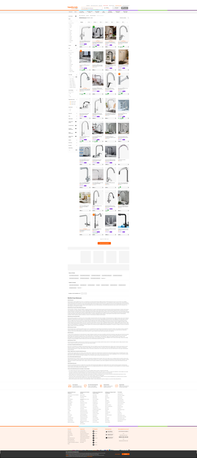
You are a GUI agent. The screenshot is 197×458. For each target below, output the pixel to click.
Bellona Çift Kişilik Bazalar (83, 415)
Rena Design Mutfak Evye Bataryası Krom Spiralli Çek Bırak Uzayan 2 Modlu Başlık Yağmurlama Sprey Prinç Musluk (85, 160)
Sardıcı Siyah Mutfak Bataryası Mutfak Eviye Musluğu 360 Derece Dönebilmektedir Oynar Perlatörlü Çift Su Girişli (110, 65)
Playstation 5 (119, 408)
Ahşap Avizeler (95, 416)
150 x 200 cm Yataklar (96, 422)
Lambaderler (69, 416)
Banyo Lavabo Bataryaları (108, 406)
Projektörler (106, 413)
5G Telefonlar (119, 412)
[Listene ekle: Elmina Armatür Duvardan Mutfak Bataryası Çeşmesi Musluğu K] (89, 98)
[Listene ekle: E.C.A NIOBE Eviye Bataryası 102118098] (115, 168)
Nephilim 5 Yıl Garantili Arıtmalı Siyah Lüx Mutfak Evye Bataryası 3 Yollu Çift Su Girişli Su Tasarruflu (123, 229)
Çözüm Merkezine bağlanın (123, 431)
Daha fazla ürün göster (104, 243)
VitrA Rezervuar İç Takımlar (84, 417)
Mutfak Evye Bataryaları (71, 422)
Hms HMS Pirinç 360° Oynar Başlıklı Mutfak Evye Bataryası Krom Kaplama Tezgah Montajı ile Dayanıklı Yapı (97, 65)
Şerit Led (69, 413)
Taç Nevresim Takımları (83, 407)
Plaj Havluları (107, 419)
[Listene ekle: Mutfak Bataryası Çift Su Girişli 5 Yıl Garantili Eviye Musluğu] (102, 168)
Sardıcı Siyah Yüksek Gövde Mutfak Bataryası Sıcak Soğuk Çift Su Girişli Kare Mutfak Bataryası (110, 160)
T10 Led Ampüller (95, 406)
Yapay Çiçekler (107, 417)
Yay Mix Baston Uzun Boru (121, 159)
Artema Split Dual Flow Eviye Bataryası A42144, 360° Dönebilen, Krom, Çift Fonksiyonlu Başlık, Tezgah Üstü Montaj (85, 41)
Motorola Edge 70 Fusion (121, 409)
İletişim (69, 443)
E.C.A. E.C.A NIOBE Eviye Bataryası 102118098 (110, 183)
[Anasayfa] (79, 15)
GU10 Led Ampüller (95, 417)
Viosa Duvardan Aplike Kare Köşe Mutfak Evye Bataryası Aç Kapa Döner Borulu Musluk (123, 137)
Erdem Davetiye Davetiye (83, 411)
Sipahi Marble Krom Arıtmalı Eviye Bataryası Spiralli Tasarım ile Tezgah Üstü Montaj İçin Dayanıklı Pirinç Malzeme (110, 206)
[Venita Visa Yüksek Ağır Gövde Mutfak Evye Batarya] (110, 220)
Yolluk (106, 416)
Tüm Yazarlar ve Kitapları (121, 395)
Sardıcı (71, 37)
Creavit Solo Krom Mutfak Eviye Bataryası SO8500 (122, 114)
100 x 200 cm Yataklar (96, 413)
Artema (71, 25)
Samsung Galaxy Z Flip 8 (121, 418)
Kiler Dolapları (107, 409)
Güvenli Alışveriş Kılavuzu (71, 440)
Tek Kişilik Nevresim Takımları (97, 409)
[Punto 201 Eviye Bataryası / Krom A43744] (97, 197)
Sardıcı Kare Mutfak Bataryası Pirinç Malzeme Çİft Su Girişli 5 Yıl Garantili (123, 65)
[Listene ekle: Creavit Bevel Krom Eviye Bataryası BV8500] (89, 50)
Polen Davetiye (82, 405)
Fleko (70, 39)
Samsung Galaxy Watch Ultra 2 (122, 419)
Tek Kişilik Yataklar (95, 403)
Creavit (71, 30)
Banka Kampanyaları (83, 440)
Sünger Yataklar (95, 396)
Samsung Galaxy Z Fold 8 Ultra (122, 416)
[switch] (76, 16)
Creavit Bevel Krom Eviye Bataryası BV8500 (84, 65)
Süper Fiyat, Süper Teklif (94, 5)
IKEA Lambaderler (82, 423)
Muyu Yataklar (82, 401)
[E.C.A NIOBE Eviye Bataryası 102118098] (110, 174)
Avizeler (69, 397)
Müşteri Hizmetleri (111, 5)
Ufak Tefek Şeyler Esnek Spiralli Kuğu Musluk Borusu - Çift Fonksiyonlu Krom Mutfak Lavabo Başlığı (85, 90)
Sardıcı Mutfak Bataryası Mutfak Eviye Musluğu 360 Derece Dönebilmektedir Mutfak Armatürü (110, 114)
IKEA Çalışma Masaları (83, 396)
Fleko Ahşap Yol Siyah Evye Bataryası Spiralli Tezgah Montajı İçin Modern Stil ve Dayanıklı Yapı (97, 42)
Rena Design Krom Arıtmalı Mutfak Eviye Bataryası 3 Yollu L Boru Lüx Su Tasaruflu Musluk (97, 89)
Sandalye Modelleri (70, 420)
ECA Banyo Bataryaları (83, 414)
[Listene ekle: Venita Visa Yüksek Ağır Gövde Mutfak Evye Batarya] (115, 214)
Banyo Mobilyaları (70, 399)
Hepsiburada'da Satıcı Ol (126, 5)
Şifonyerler (106, 396)
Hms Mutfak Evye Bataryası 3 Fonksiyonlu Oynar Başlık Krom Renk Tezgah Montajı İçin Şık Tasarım (110, 137)
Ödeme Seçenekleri (83, 439)
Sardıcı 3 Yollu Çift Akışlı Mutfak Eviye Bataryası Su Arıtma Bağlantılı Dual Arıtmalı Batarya (85, 183)
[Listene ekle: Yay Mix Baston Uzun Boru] (128, 144)
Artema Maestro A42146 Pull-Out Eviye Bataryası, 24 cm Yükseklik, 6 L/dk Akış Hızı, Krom (97, 114)
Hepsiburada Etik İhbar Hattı (123, 440)
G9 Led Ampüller (95, 420)
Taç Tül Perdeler (82, 404)
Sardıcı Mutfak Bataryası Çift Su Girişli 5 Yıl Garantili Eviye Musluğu (97, 183)
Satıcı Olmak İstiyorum (83, 432)
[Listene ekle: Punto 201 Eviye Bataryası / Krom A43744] (102, 191)
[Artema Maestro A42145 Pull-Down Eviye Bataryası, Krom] (85, 128)
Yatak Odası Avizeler (95, 407)
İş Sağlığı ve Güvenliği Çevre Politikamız (73, 442)
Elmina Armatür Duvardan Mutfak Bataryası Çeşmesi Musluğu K (84, 114)
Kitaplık (69, 409)
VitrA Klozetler (82, 397)
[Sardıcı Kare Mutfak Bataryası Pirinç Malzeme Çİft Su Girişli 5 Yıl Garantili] (123, 57)
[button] (76, 77)
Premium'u (73, 8)
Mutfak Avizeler (95, 397)
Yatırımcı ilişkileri (70, 433)
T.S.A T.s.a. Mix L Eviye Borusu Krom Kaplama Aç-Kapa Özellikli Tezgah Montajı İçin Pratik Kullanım (123, 183)
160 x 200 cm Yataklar (96, 419)
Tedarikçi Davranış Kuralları (84, 435)
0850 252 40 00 (123, 437)
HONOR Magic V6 (120, 421)
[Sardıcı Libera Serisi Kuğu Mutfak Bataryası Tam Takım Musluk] (85, 197)
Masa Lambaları (107, 420)
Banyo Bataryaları (70, 419)
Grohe (71, 33)
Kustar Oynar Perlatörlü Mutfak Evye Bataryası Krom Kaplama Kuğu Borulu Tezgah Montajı (123, 206)
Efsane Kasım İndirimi (120, 399)
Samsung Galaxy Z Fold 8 (121, 415)
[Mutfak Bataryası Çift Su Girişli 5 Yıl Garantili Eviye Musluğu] (97, 174)
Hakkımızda (69, 430)
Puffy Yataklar (82, 408)
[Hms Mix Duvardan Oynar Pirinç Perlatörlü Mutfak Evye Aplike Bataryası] (97, 151)
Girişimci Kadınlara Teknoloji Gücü (84, 436)
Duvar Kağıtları (70, 396)
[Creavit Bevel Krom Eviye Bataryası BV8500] (85, 57)
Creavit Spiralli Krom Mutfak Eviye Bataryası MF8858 (97, 137)
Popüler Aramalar (120, 396)
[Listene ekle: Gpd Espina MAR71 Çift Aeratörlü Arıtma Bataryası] (89, 214)
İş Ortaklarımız (70, 432)
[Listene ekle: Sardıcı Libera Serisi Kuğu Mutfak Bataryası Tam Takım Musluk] (89, 191)
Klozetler (69, 406)
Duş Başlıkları (107, 400)
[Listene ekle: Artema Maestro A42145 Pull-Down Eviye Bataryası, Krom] (89, 121)
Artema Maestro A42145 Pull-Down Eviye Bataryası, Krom (85, 137)
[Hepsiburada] (73, 7)
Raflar (106, 399)
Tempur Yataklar (95, 400)
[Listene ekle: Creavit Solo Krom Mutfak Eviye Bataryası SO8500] (128, 98)
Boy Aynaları (107, 407)
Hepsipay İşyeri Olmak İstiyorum (84, 433)
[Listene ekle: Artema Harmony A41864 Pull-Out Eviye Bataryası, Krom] (128, 73)
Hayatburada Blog (82, 430)
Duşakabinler (69, 400)
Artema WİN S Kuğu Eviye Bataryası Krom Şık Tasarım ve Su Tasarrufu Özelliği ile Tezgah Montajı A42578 (123, 42)
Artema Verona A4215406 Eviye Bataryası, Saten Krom (96, 229)
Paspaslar (106, 410)
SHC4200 (71, 40)
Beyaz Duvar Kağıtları (96, 410)
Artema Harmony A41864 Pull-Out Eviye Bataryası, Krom (123, 88)
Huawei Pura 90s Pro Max (121, 402)
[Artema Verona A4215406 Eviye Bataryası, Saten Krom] (97, 220)
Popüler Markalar (120, 398)
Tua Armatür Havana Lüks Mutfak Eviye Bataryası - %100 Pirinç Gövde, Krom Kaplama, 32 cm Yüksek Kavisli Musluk (110, 42)
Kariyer (69, 436)
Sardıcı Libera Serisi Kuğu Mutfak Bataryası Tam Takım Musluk (84, 206)
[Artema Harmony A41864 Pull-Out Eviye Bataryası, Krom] (123, 80)
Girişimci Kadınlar (105, 5)
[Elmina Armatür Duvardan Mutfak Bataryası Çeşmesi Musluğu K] (85, 105)
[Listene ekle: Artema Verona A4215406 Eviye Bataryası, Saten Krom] (102, 214)
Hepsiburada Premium (118, 5)
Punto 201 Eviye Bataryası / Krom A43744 (97, 206)
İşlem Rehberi (82, 442)
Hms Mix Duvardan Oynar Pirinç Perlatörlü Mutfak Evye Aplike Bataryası (96, 160)
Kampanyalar (100, 5)
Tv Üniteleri (69, 410)
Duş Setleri (69, 407)
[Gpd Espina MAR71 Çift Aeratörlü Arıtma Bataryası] (85, 220)
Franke (71, 36)
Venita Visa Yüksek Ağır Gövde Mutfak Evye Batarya (110, 229)
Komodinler (106, 403)
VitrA (70, 27)
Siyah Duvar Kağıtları (95, 399)
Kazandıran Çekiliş (120, 406)
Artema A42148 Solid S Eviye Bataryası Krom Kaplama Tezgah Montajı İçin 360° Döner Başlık (109, 89)
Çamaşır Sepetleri (107, 422)
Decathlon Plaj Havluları (83, 418)
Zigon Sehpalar (107, 397)
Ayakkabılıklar (70, 403)
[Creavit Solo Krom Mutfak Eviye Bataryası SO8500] (123, 105)
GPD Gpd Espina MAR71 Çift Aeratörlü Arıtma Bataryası (85, 230)
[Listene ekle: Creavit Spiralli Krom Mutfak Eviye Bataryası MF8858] (102, 121)
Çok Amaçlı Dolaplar (70, 417)
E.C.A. (71, 24)
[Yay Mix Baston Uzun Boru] (123, 151)
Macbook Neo (120, 405)
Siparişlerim (88, 5)
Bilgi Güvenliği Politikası (71, 439)
